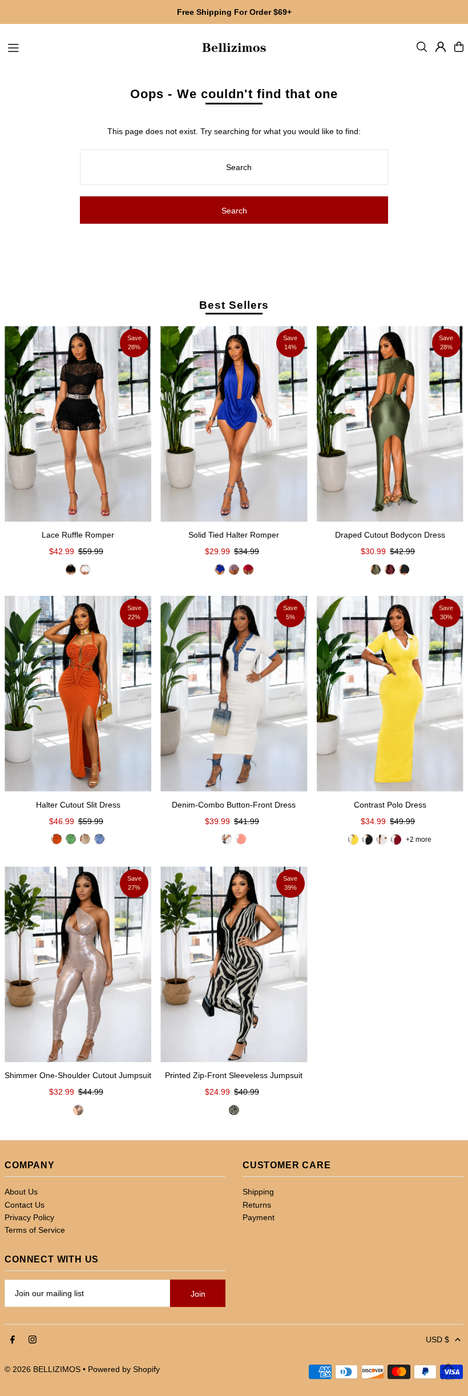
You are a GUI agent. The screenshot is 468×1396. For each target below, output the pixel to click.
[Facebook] (12, 1340)
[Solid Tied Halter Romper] (233, 424)
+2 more (418, 840)
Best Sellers (233, 305)
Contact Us (25, 1204)
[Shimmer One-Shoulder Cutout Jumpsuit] (78, 964)
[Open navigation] (98, 46)
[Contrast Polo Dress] (390, 694)
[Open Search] (422, 47)
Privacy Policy (29, 1217)
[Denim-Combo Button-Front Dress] (233, 694)
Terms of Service (35, 1229)
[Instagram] (33, 1340)
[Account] (440, 47)
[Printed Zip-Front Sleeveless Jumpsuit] (233, 964)
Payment (259, 1217)
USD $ (437, 1339)
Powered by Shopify (124, 1369)
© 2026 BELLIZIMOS (42, 1369)
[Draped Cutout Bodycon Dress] (390, 424)
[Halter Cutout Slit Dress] (78, 694)
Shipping (258, 1191)
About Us (21, 1191)
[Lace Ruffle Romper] (78, 424)
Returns (257, 1204)
